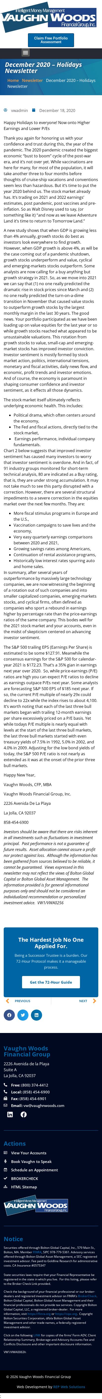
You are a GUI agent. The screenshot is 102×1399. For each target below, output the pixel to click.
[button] (26, 52)
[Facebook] (23, 1114)
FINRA (37, 1252)
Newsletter (32, 80)
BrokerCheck (87, 1296)
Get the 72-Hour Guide (51, 982)
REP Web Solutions (69, 1386)
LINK (36, 1335)
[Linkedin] (10, 1114)
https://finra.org (39, 1314)
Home (13, 80)
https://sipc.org (66, 1314)
